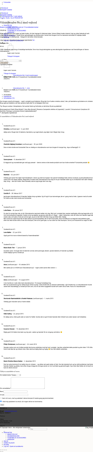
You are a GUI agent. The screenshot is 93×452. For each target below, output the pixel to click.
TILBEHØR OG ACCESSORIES (16, 30)
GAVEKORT (10, 32)
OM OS (6, 441)
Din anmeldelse (5, 388)
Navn (1, 391)
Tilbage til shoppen (13, 56)
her (34, 40)
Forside (2, 18)
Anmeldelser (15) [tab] (9, 98)
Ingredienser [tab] (7, 96)
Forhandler (7, 2)
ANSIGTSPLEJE (12, 434)
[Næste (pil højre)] (2, 451)
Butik (7, 18)
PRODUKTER (8, 25)
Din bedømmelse (6, 375)
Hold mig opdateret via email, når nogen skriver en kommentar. (23, 401)
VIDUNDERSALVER (13, 29)
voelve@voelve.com (10, 411)
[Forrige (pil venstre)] (0, 451)
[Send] (4, 431)
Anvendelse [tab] (7, 95)
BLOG (5, 444)
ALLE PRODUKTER (17, 18)
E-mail (2, 395)
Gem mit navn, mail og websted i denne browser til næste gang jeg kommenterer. (28, 398)
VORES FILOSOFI (9, 443)
